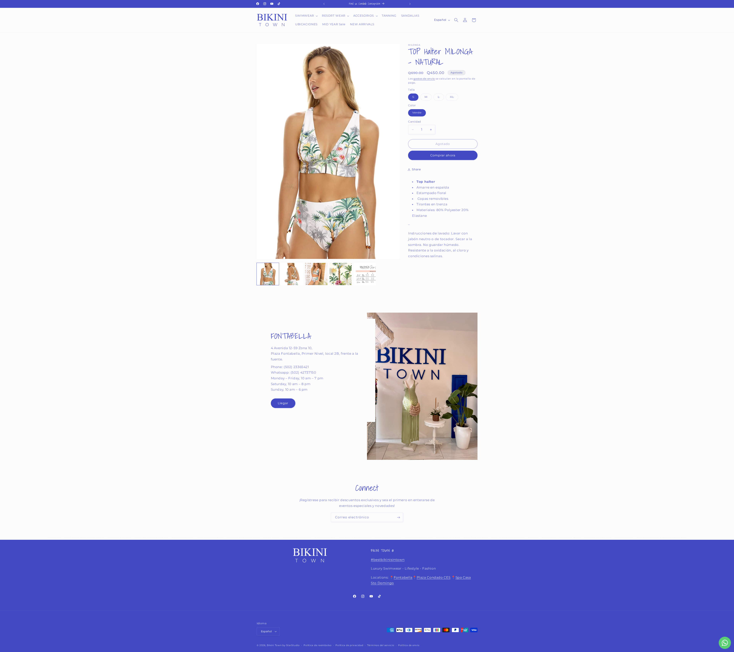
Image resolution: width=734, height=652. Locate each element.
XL (454, 98)
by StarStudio (291, 645)
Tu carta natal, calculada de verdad (598, 537)
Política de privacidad (349, 645)
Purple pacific (533, 537)
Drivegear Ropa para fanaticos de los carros (243, 537)
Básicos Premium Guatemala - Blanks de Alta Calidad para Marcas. (662, 537)
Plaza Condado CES (434, 577)
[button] (306, 16)
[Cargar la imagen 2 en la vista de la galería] (292, 274)
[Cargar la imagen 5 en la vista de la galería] (365, 274)
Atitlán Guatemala (54, 537)
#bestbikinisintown (387, 560)
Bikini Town (274, 645)
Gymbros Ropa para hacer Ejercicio (210, 537)
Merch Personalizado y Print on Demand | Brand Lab (561, 537)
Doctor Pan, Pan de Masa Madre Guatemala (355, 537)
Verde (419, 113)
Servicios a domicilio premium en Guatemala (151, 537)
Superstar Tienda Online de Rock (476, 537)
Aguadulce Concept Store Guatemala (297, 537)
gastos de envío (424, 78)
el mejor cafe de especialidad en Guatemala (508, 537)
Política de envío (409, 645)
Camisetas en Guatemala (624, 537)
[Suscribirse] (398, 517)
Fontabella (403, 577)
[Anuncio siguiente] (410, 4)
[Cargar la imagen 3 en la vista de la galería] (316, 274)
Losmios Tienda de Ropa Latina (119, 537)
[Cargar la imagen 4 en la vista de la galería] (340, 274)
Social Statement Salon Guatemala (388, 537)
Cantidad (414, 121)
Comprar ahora (442, 155)
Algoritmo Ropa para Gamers (183, 537)
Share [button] (416, 169)
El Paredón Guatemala (271, 537)
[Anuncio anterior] (324, 4)
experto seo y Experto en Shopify (448, 537)
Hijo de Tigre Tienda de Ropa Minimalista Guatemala (84, 537)
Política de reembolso (317, 645)
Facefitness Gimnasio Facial (325, 537)
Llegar (283, 403)
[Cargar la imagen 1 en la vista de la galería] (268, 274)
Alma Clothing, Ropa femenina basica (419, 537)
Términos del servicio (380, 645)
